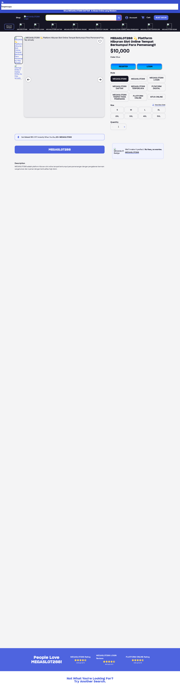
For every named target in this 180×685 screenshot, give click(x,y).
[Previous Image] (28, 79)
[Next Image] (100, 79)
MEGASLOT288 (60, 149)
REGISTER (123, 66)
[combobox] (81, 17)
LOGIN (149, 66)
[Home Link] (32, 18)
